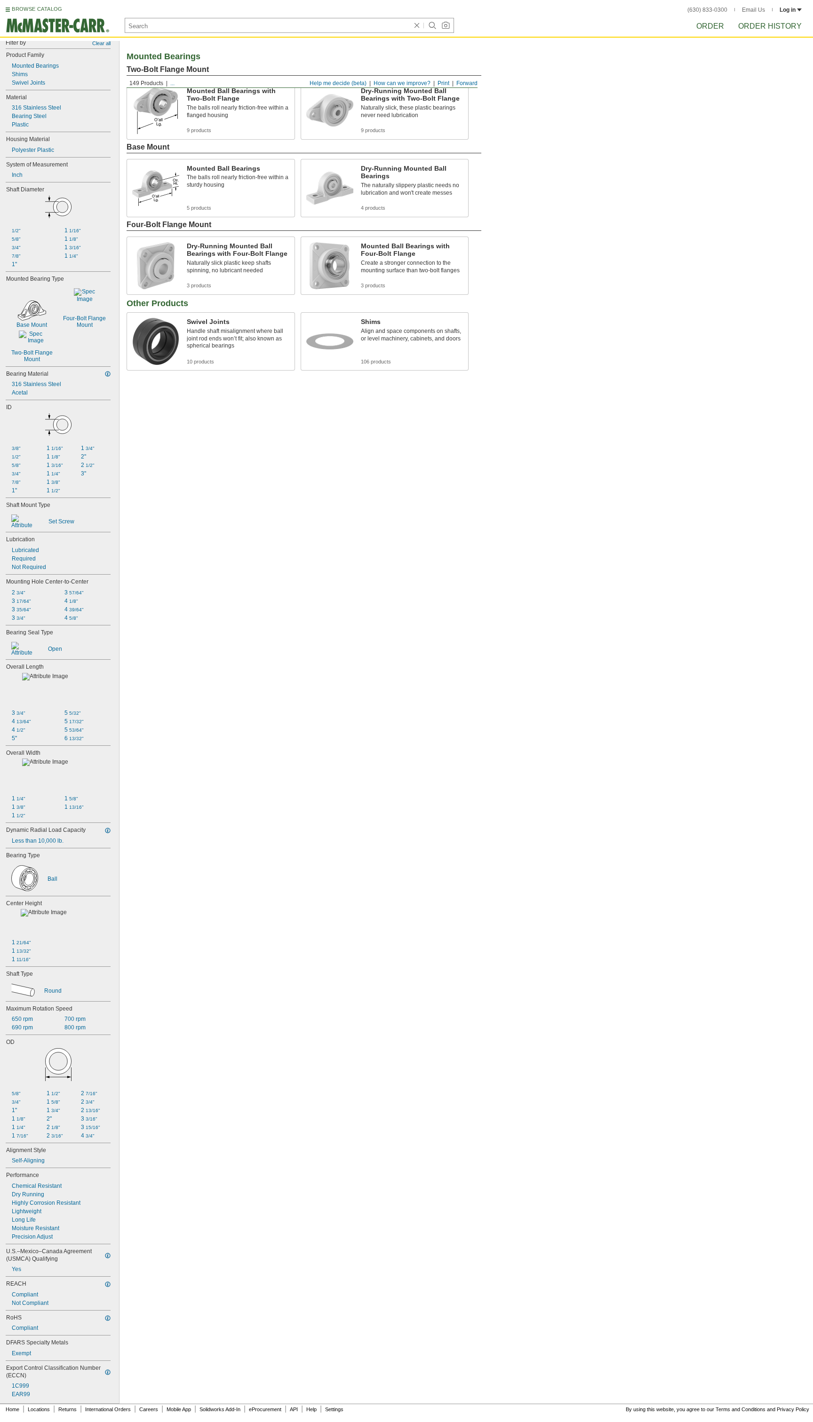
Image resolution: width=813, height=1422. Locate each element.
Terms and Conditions (740, 1409)
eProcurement (265, 1409)
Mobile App (179, 1409)
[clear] (417, 25)
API (294, 1409)
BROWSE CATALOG (37, 9)
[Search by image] (445, 25)
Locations (39, 1409)
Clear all (101, 43)
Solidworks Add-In (219, 1409)
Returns (67, 1409)
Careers (148, 1409)
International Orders (108, 1409)
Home (12, 1409)
